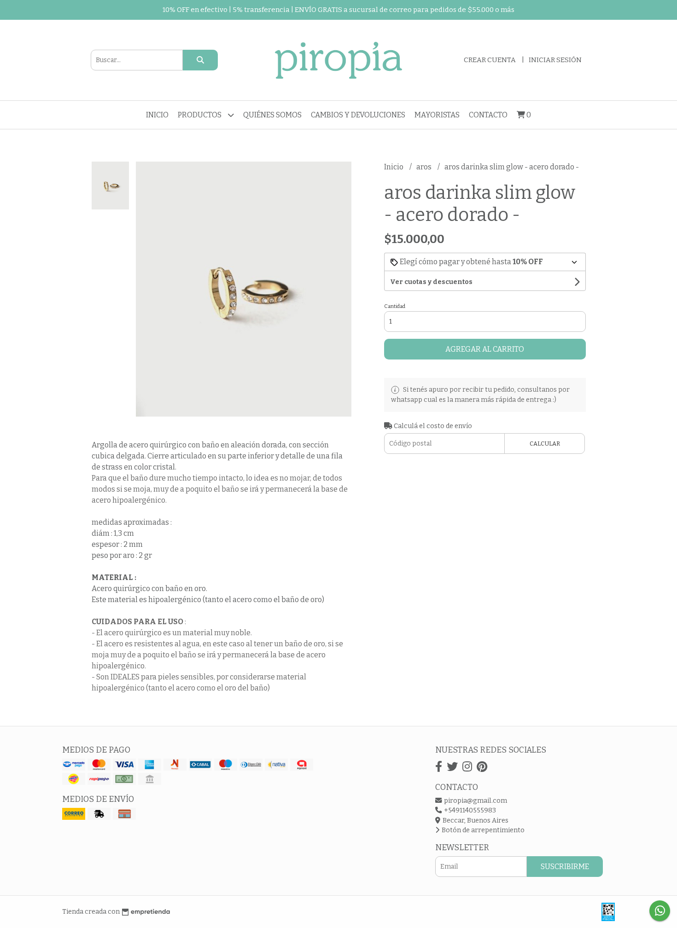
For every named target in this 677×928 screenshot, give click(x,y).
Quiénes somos (272, 114)
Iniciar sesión (555, 60)
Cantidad (394, 306)
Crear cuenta (490, 60)
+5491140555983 (469, 810)
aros (424, 166)
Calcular (545, 443)
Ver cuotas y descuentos (431, 282)
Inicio (157, 114)
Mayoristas (437, 114)
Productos (200, 114)
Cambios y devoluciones (358, 114)
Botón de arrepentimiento (482, 830)
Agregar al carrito (484, 349)
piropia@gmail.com (475, 801)
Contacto (488, 114)
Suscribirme (565, 866)
